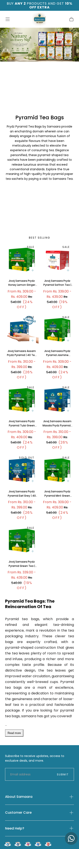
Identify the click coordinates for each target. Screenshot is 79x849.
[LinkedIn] (17, 844)
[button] (7, 19)
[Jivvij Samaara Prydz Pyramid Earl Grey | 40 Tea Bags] (22, 470)
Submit (63, 774)
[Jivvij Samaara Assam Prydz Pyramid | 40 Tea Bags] (22, 330)
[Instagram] (27, 844)
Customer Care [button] (18, 812)
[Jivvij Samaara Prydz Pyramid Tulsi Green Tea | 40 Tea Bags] (22, 400)
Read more (14, 733)
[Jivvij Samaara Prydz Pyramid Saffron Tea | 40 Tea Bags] (57, 259)
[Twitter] (7, 844)
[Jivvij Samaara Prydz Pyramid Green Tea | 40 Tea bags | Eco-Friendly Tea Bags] (22, 540)
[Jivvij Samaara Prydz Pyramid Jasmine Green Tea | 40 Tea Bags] (57, 330)
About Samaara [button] (18, 796)
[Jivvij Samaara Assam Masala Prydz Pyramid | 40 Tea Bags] (57, 400)
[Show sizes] (32, 270)
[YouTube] (48, 844)
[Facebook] (38, 844)
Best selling (39, 237)
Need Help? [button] (14, 828)
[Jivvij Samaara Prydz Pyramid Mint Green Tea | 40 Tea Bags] (57, 470)
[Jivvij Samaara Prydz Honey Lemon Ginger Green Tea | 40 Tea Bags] (22, 259)
